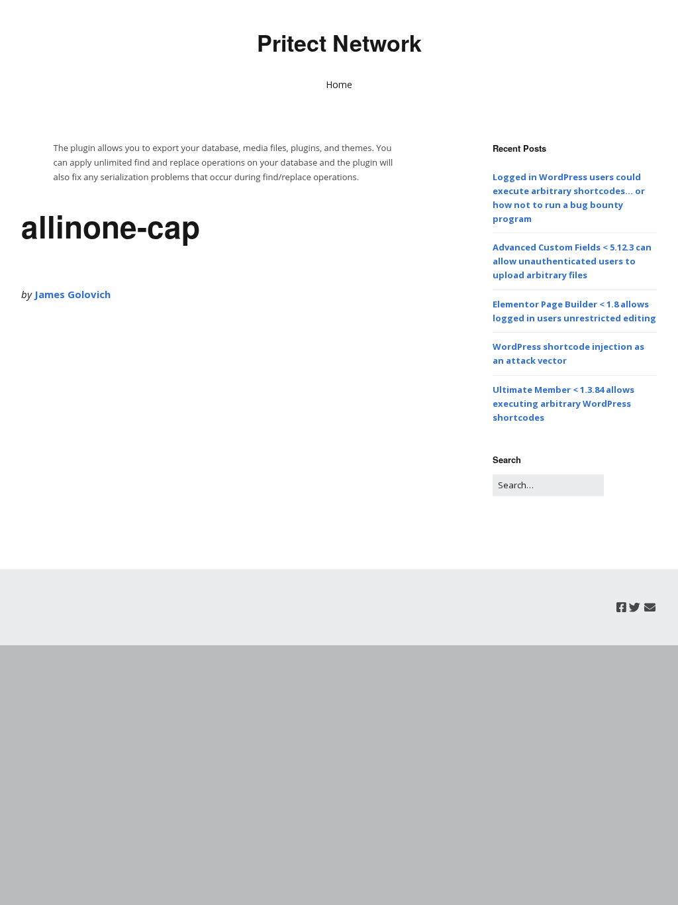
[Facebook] (621, 607)
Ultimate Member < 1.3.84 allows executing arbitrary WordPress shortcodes (563, 403)
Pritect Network (339, 42)
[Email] (650, 607)
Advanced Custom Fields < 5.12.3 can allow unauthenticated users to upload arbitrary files (572, 261)
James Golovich (72, 294)
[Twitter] (634, 607)
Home (339, 84)
